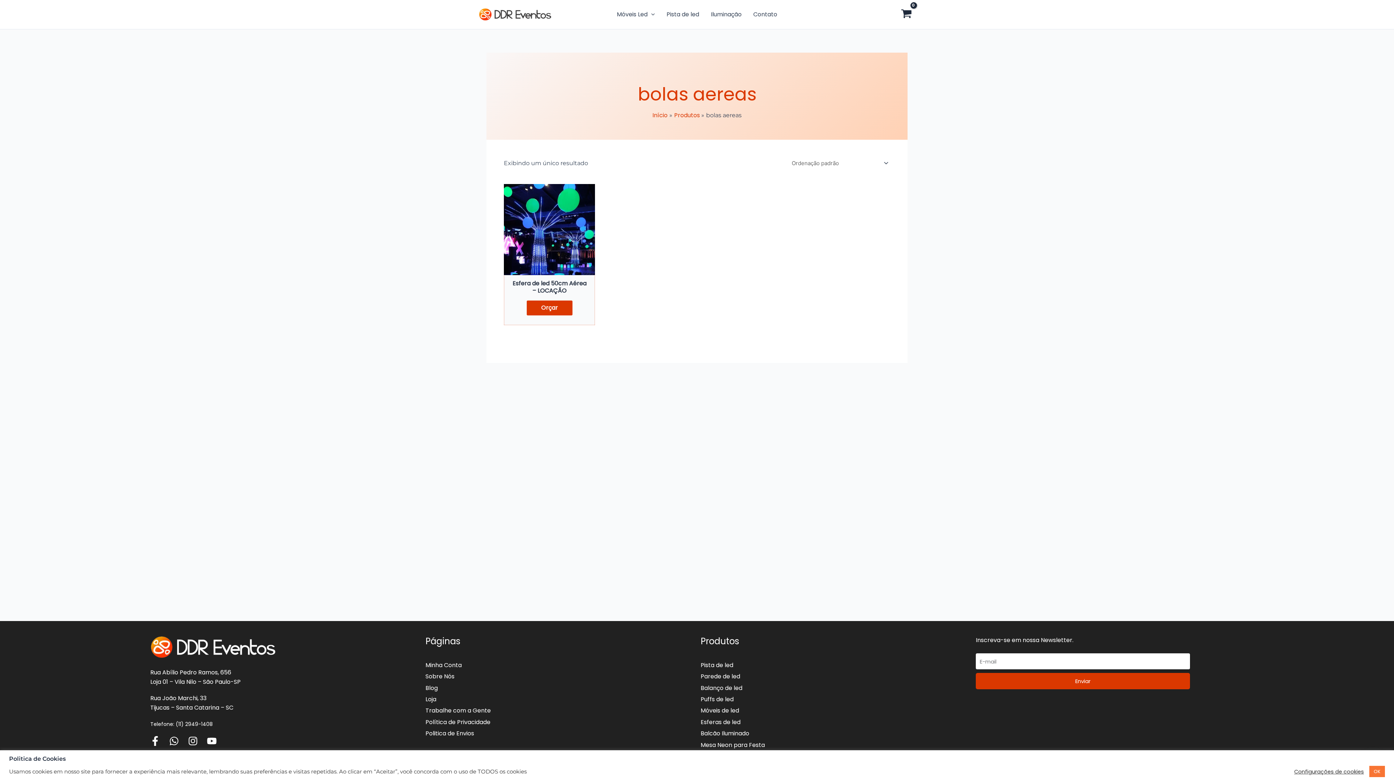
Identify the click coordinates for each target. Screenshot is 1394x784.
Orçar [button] (549, 307)
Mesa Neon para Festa (733, 745)
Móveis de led (720, 710)
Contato (765, 14)
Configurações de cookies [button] (1329, 771)
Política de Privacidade (457, 722)
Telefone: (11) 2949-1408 (181, 724)
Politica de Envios (449, 733)
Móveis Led (632, 14)
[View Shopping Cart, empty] (906, 14)
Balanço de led (721, 688)
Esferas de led (721, 722)
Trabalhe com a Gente (458, 710)
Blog (431, 688)
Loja (430, 699)
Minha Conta (443, 665)
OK (1377, 771)
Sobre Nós (440, 676)
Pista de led (683, 14)
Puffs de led (717, 699)
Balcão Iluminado (725, 733)
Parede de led (720, 676)
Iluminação (726, 14)
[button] (651, 14)
